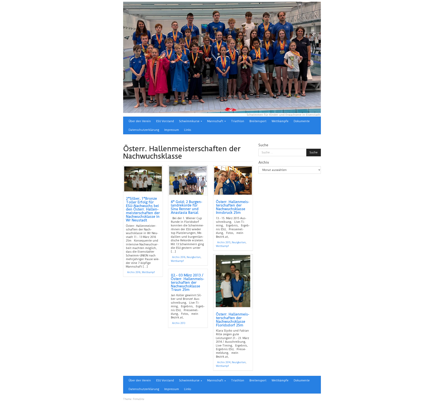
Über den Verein (140, 121)
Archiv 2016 (133, 272)
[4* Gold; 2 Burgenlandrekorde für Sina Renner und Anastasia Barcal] (188, 181)
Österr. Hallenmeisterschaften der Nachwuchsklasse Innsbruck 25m (232, 207)
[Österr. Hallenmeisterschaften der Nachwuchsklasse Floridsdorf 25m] (233, 281)
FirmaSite (138, 399)
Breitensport (257, 121)
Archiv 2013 (178, 323)
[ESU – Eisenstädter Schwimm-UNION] (222, 57)
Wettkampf (148, 272)
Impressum (171, 130)
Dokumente (302, 121)
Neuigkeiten (193, 257)
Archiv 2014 (223, 362)
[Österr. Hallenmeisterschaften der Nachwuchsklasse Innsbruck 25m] (233, 181)
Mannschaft (215, 121)
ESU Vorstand (165, 121)
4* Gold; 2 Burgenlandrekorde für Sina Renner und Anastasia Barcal (186, 207)
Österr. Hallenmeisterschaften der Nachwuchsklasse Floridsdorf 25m (232, 319)
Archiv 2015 (223, 242)
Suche (314, 152)
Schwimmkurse (189, 121)
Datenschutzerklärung (144, 130)
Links (187, 130)
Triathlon (237, 121)
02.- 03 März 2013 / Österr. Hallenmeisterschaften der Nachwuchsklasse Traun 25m (187, 282)
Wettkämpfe (280, 121)
